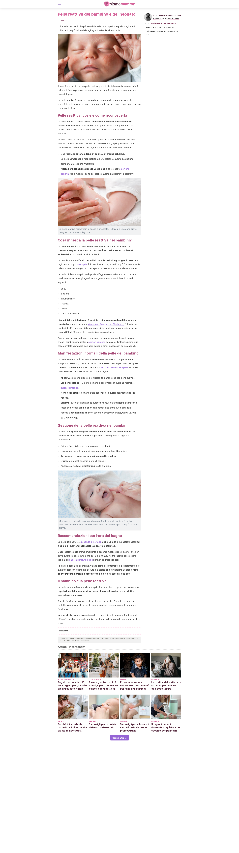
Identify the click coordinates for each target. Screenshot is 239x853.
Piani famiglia (95, 679)
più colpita (82, 264)
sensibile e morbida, (91, 542)
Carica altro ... (119, 738)
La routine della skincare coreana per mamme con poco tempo (166, 685)
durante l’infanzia (69, 387)
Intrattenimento (66, 679)
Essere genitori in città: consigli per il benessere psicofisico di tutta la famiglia (104, 685)
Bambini (123, 679)
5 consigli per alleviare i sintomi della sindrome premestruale (134, 727)
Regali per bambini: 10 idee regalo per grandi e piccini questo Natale (72, 685)
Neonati (155, 679)
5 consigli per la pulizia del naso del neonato (103, 726)
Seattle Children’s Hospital (114, 367)
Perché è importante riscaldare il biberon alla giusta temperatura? (72, 727)
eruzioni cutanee (96, 342)
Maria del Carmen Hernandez (166, 18)
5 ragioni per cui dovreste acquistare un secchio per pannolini (165, 727)
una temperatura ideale (81, 560)
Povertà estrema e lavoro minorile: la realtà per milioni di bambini (134, 685)
